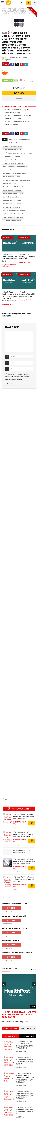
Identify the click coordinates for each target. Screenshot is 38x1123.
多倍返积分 (19, 1051)
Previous (4, 984)
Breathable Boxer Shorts (11, 143)
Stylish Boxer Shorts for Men (13, 217)
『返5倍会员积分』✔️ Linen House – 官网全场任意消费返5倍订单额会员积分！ (23, 816)
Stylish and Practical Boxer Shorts (15, 214)
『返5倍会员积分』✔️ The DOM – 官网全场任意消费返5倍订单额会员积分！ (24, 1110)
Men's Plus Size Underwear (12, 190)
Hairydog (16, 845)
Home (4, 9)
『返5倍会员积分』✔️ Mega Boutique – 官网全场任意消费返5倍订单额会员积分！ (24, 1094)
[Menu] (2, 3)
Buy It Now (19, 93)
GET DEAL (11, 908)
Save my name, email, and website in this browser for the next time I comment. (17, 376)
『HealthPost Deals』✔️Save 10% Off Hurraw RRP (27, 256)
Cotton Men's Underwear (11, 156)
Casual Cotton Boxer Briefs (12, 146)
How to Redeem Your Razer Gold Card (21, 851)
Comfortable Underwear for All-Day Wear (18, 153)
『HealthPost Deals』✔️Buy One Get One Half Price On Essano (9, 257)
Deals (10, 9)
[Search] (22, 3)
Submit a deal (28, 3)
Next (34, 984)
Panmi (15, 890)
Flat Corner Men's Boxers (11, 177)
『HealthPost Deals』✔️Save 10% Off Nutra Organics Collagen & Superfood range (10, 296)
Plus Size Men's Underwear (12, 204)
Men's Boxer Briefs (9, 183)
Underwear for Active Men (12, 221)
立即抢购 (31, 823)
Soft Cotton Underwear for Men (14, 210)
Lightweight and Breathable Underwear (17, 180)
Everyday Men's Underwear (12, 170)
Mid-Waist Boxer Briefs (11, 197)
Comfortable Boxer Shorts (12, 150)
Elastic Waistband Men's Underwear (15, 166)
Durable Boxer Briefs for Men (13, 163)
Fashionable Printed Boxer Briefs (14, 173)
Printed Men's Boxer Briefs (12, 207)
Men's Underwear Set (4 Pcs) (13, 194)
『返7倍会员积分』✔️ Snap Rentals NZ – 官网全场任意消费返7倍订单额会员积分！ (24, 861)
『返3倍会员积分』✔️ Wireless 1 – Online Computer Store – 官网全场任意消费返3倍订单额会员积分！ (25, 1077)
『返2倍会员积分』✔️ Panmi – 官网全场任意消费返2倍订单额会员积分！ (24, 879)
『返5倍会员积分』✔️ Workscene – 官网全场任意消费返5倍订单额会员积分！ (24, 1060)
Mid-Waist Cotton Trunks (12, 200)
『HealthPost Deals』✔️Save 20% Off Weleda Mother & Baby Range (19, 1014)
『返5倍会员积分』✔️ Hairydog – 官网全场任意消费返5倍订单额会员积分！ (23, 834)
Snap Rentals (17, 872)
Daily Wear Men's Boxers (11, 160)
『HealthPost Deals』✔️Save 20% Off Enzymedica (27, 294)
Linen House (17, 827)
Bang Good (7, 60)
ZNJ (5, 58)
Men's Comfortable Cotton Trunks (15, 187)
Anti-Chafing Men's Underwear (20, 139)
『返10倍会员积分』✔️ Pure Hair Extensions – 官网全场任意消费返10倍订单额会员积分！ (24, 1044)
